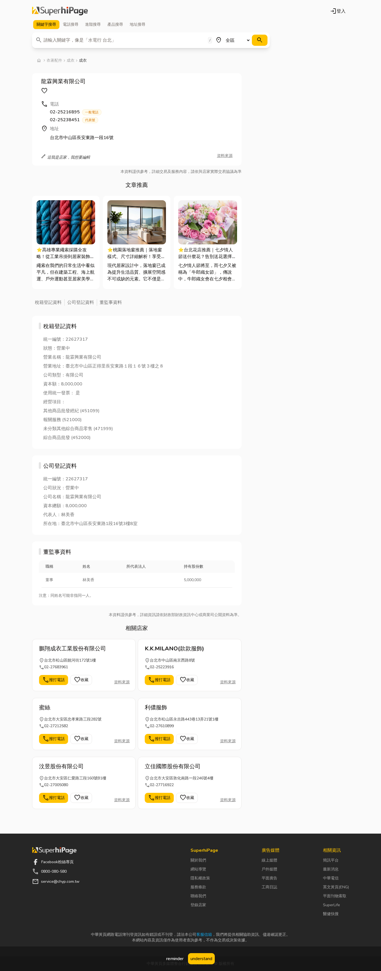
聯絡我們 (198, 896)
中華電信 (331, 878)
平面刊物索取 (334, 896)
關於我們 (198, 860)
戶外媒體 (269, 869)
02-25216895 (74, 112)
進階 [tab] (93, 24)
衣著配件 (54, 60)
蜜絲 (44, 707)
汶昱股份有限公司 (61, 766)
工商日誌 (269, 887)
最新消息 (331, 869)
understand (201, 959)
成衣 (70, 60)
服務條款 (198, 887)
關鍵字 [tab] (46, 24)
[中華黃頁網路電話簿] (60, 11)
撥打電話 (53, 680)
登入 (338, 11)
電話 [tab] (70, 24)
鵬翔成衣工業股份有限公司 (72, 648)
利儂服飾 (156, 707)
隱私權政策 (200, 878)
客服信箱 (204, 934)
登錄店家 (198, 905)
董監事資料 (111, 302)
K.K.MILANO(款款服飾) (174, 648)
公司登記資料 (80, 302)
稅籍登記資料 (48, 302)
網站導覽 (198, 869)
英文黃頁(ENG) (336, 887)
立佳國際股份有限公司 (173, 766)
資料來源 (225, 155)
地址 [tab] (137, 24)
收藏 (81, 680)
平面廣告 (269, 878)
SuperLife (331, 905)
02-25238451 (72, 120)
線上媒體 (269, 860)
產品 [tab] (115, 24)
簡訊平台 (331, 860)
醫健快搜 (331, 914)
